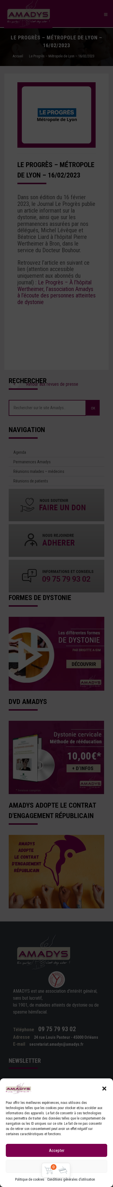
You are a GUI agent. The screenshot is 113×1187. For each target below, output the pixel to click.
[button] (104, 1088)
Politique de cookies (29, 1179)
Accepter (56, 1150)
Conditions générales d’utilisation (71, 1179)
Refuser (56, 1166)
